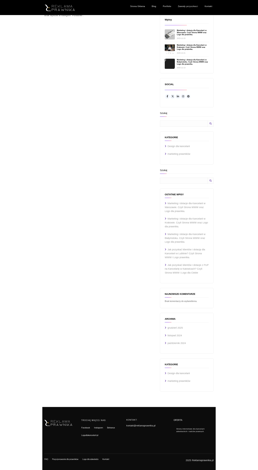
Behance (111, 428)
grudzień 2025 (175, 327)
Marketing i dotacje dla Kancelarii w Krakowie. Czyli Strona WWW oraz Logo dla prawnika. (192, 47)
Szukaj (163, 113)
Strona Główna (137, 6)
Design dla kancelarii (179, 146)
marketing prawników (179, 154)
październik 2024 (177, 343)
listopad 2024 (175, 335)
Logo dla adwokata (90, 459)
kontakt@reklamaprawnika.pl (140, 425)
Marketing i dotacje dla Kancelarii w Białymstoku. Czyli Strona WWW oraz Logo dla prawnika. (192, 62)
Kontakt (208, 6)
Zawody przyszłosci (188, 6)
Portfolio (167, 6)
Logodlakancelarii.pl (89, 435)
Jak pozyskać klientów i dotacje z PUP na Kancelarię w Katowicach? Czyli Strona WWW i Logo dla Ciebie (187, 269)
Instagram (98, 428)
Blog (154, 6)
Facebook (85, 428)
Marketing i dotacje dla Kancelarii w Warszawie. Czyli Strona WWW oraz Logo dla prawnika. (192, 32)
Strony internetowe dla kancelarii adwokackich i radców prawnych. (190, 430)
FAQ (46, 459)
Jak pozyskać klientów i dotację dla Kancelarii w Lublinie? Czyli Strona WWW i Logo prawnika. (185, 253)
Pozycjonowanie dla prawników (65, 459)
